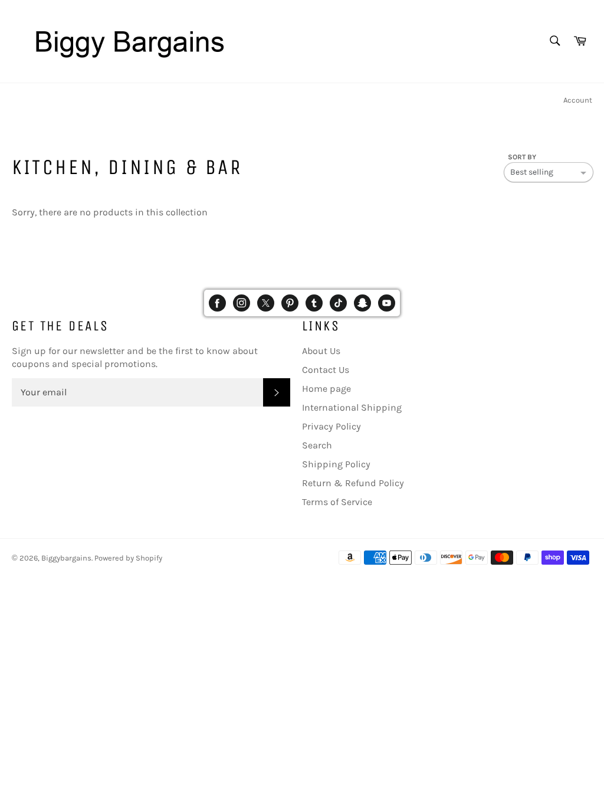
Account (577, 100)
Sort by (522, 157)
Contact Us (325, 369)
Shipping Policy (336, 464)
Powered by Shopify (128, 557)
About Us (321, 350)
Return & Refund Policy (353, 483)
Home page (326, 388)
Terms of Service (337, 501)
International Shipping (352, 407)
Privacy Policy (331, 426)
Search (317, 445)
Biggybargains (66, 557)
